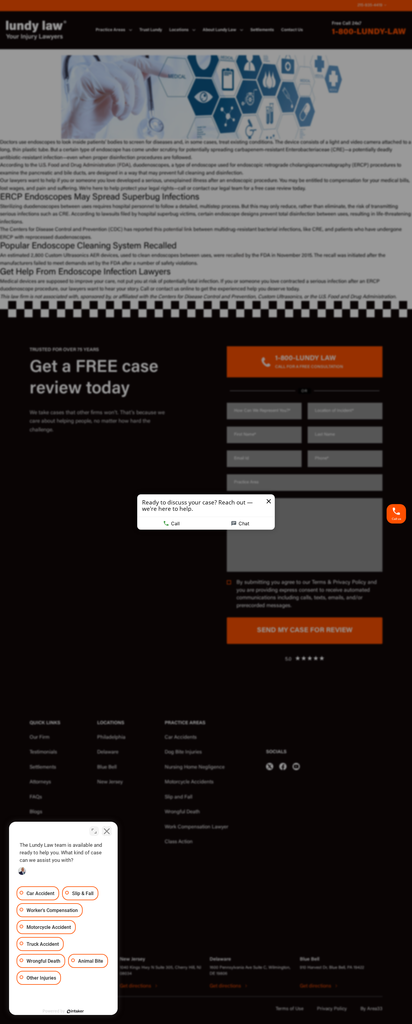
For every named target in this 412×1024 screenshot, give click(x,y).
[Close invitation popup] (268, 501)
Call (175, 523)
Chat (244, 523)
